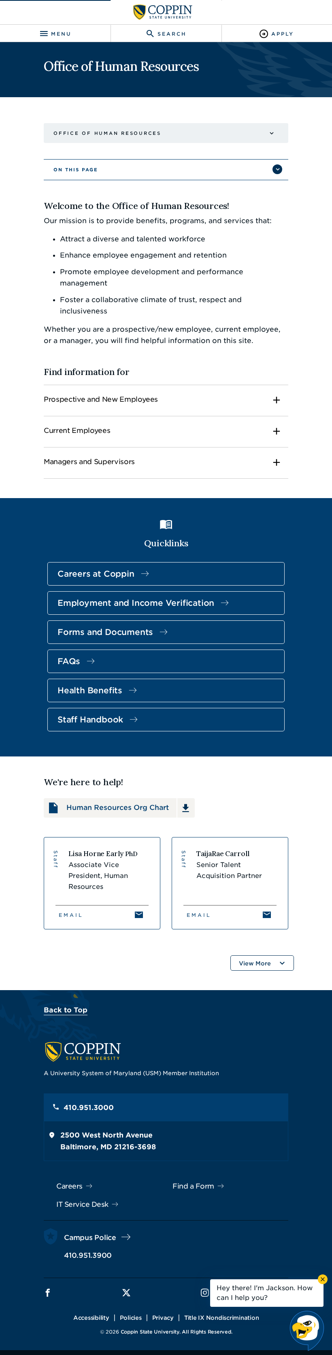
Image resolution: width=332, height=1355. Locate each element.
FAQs (68, 661)
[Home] (163, 12)
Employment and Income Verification (135, 603)
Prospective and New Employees (101, 399)
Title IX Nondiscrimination (221, 1318)
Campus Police (90, 1238)
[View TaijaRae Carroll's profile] (230, 883)
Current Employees (77, 430)
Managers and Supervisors (89, 462)
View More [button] (255, 963)
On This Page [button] (75, 170)
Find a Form (193, 1186)
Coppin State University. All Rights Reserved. (176, 1332)
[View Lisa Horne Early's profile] (102, 883)
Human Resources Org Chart (117, 807)
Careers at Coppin (95, 574)
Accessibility (91, 1318)
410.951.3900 (88, 1255)
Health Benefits (89, 690)
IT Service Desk (82, 1204)
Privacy (163, 1318)
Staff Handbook (90, 719)
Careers (69, 1186)
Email (71, 915)
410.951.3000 (89, 1108)
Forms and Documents (105, 632)
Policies (131, 1318)
